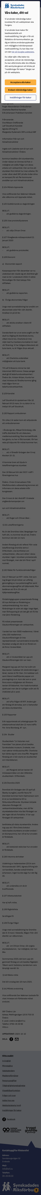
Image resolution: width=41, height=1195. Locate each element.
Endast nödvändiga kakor (20, 90)
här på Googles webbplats (23, 52)
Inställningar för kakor (20, 97)
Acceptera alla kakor (20, 82)
